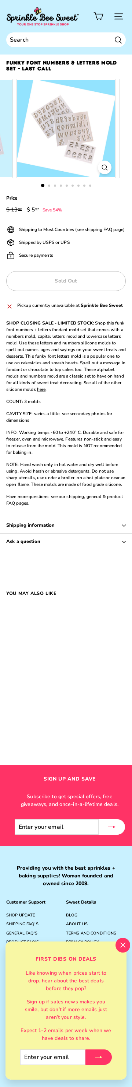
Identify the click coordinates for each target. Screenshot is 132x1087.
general (94, 496)
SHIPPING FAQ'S (22, 924)
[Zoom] (104, 167)
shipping (75, 496)
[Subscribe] (98, 1057)
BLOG (71, 915)
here (41, 389)
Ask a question (23, 541)
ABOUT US (77, 924)
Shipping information (30, 525)
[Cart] (98, 16)
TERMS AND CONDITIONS (91, 933)
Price (12, 198)
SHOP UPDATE (20, 915)
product (115, 496)
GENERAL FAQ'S (22, 933)
